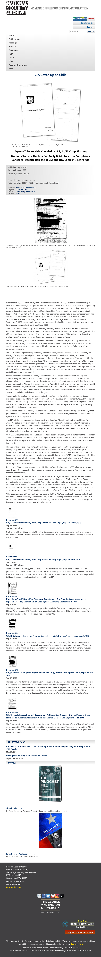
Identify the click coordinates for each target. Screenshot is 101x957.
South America (22, 190)
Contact (90, 27)
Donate (91, 18)
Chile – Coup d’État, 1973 (25, 192)
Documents (14, 50)
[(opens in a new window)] (39, 897)
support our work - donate (80, 932)
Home (11, 35)
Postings (13, 43)
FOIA (11, 54)
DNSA (11, 57)
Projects (12, 46)
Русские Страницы (18, 65)
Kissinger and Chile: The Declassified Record (26, 755)
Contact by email (14, 887)
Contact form (77, 944)
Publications (14, 39)
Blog (11, 61)
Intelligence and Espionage (26, 187)
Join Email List (87, 23)
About (11, 68)
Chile (18, 194)
